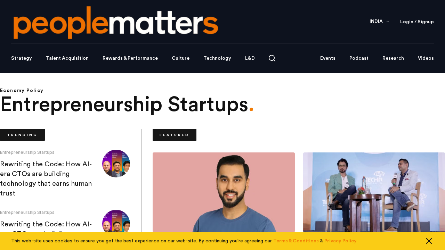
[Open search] (272, 58)
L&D (250, 58)
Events (327, 58)
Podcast (359, 58)
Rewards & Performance (130, 58)
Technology (217, 58)
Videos (426, 58)
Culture (180, 58)
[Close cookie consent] (429, 241)
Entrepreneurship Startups (27, 152)
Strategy (21, 58)
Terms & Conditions (296, 241)
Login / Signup (417, 21)
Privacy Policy (340, 241)
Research (393, 58)
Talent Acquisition (67, 58)
